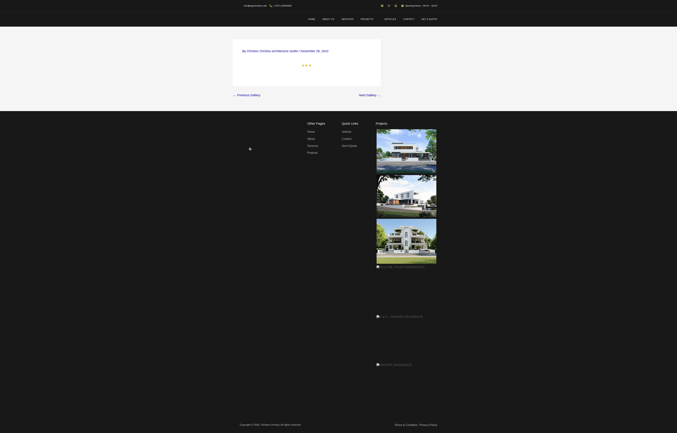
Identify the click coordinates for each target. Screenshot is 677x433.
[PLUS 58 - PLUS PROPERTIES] (401, 289)
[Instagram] (245, 149)
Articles (390, 19)
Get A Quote (429, 19)
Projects (367, 19)
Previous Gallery (246, 95)
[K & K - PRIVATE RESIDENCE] (400, 338)
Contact (408, 19)
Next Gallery (369, 95)
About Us (328, 19)
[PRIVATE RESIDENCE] (406, 151)
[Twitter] (250, 149)
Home (311, 19)
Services (347, 19)
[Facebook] (241, 149)
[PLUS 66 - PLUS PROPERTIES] (406, 241)
